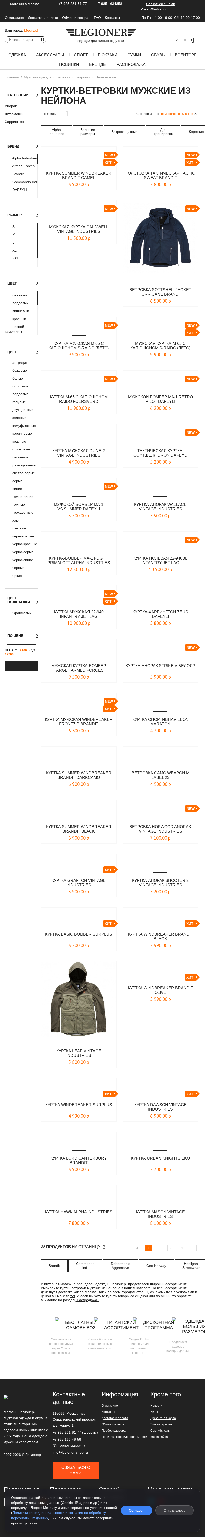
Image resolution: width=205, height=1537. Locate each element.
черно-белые (23, 536)
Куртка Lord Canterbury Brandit (78, 1160)
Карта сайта (159, 1437)
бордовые (20, 394)
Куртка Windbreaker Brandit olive (160, 990)
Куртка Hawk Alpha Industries (78, 1212)
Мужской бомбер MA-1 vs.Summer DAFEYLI (79, 506)
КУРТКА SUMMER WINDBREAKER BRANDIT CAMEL (79, 175)
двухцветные (23, 410)
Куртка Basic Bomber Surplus (78, 934)
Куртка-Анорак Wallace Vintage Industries (160, 506)
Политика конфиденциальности (124, 1437)
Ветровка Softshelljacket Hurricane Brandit (161, 292)
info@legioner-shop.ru (70, 1452)
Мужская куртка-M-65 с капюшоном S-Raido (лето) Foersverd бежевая (160, 345)
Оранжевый (22, 613)
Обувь (158, 55)
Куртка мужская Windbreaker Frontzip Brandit (79, 721)
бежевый (19, 295)
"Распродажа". (88, 1300)
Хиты (154, 1412)
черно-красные (24, 544)
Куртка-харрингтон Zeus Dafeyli (160, 614)
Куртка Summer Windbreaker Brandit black (79, 829)
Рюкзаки (108, 55)
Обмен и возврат (76, 18)
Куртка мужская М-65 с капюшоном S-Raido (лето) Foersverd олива (79, 345)
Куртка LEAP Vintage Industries (78, 1053)
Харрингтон (14, 122)
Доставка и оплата (43, 18)
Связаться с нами (160, 4)
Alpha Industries (25, 158)
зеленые (19, 418)
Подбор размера (114, 1430)
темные (18, 504)
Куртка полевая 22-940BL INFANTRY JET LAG (161, 560)
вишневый (20, 311)
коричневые (22, 433)
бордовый (20, 303)
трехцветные (23, 512)
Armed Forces (23, 166)
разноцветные (24, 465)
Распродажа (131, 64)
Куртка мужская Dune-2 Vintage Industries (78, 453)
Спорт (81, 55)
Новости (156, 1405)
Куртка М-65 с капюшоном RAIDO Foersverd (79, 399)
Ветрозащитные (125, 132)
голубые (19, 402)
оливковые (21, 449)
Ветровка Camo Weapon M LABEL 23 (161, 775)
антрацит (20, 363)
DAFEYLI (19, 190)
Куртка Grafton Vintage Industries (79, 882)
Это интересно (161, 1424)
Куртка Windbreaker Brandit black (160, 936)
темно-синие (23, 497)
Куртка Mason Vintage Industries (160, 1214)
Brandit (18, 174)
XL (14, 250)
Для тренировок (163, 132)
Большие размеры (87, 132)
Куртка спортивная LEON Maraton (160, 721)
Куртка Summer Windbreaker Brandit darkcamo (79, 775)
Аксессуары (50, 55)
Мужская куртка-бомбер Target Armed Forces (79, 668)
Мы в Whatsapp (153, 9)
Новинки (69, 64)
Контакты (112, 18)
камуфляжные (24, 426)
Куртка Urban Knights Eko (160, 1158)
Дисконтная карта (163, 1418)
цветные (19, 528)
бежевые (19, 370)
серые (17, 481)
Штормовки (14, 114)
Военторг (185, 55)
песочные (20, 457)
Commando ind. (85, 1266)
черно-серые (23, 552)
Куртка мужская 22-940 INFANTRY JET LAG (79, 614)
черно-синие (22, 560)
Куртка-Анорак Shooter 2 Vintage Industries (160, 882)
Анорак (11, 106)
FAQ (97, 18)
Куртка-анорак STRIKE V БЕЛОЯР (161, 666)
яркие (17, 576)
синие (17, 489)
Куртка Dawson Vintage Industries (160, 1107)
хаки (16, 520)
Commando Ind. (25, 182)
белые (17, 378)
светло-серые (23, 473)
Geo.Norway (156, 1266)
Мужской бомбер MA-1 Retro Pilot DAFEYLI (160, 399)
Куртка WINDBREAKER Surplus (79, 1105)
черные (18, 568)
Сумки (134, 55)
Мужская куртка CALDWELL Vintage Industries (78, 229)
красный (19, 319)
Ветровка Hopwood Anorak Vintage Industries (161, 829)
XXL (15, 258)
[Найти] (42, 39)
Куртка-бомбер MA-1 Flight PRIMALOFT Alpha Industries (79, 560)
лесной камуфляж (14, 329)
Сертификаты (160, 1430)
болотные (20, 386)
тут (72, 1296)
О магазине (14, 18)
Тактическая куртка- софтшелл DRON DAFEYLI (161, 453)
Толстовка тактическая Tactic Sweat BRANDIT (160, 175)
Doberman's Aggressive (120, 1266)
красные (19, 441)
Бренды (98, 64)
